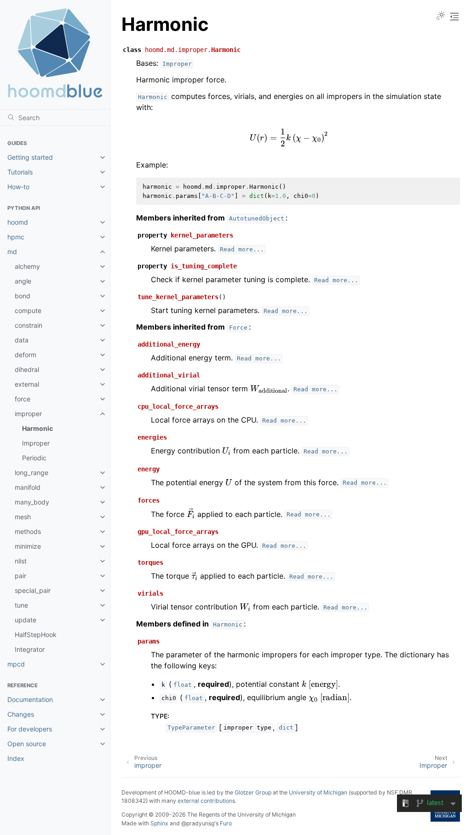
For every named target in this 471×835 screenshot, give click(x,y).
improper (28, 414)
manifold (27, 487)
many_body (32, 502)
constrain (28, 325)
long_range (31, 472)
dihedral (27, 369)
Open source (26, 744)
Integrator (30, 649)
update (25, 620)
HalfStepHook (36, 634)
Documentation (30, 699)
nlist (21, 561)
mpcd (16, 664)
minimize (28, 546)
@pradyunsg (197, 823)
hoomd (17, 222)
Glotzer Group (253, 792)
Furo (226, 823)
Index (15, 758)
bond (22, 296)
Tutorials (20, 172)
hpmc (15, 237)
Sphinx (159, 823)
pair (20, 576)
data (22, 340)
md (12, 251)
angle (23, 281)
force (22, 399)
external (27, 384)
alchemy (27, 266)
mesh (23, 517)
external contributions (206, 800)
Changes (20, 714)
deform (25, 355)
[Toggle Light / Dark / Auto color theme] (440, 16)
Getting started (30, 157)
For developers (29, 729)
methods (28, 531)
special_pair (33, 590)
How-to (18, 187)
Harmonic (37, 428)
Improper (36, 443)
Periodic (34, 458)
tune (21, 605)
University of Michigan (318, 792)
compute (28, 310)
